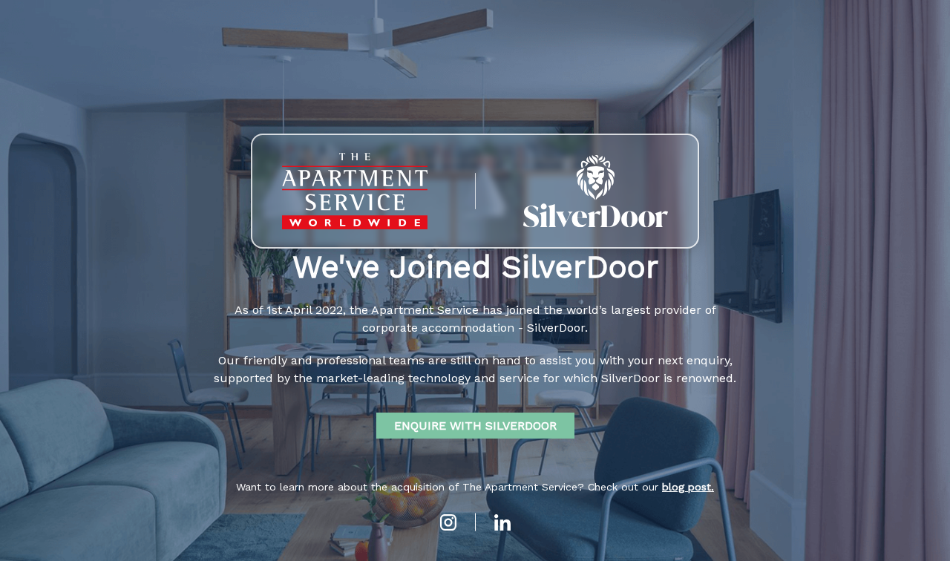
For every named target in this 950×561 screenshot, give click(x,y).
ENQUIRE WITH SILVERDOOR (475, 426)
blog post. (688, 487)
